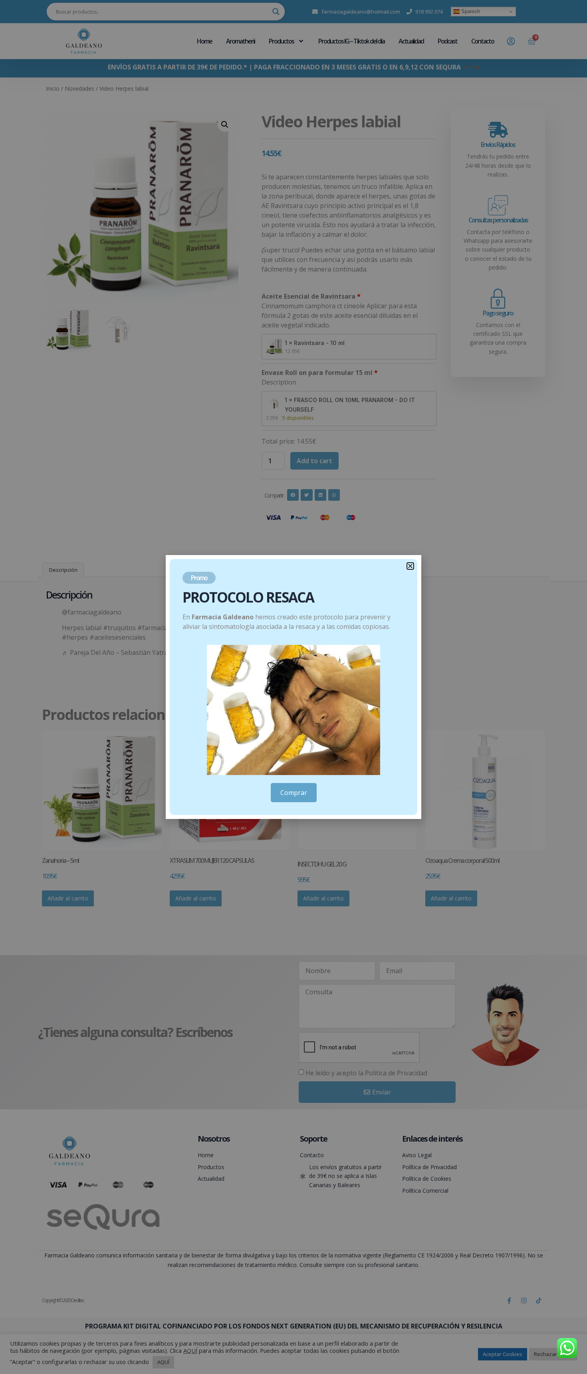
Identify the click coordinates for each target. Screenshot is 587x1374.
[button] (410, 566)
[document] (293, 687)
